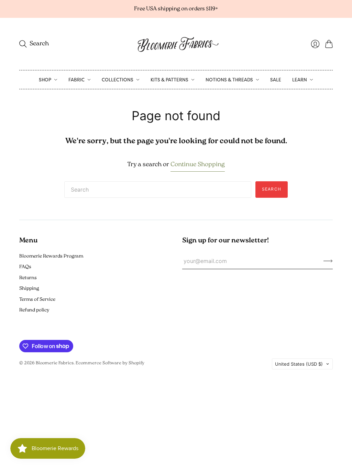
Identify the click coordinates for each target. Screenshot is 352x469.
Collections (117, 80)
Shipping (29, 288)
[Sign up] (328, 261)
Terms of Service (37, 299)
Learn (299, 80)
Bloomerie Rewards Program (51, 256)
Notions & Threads (229, 80)
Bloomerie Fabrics (55, 363)
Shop (45, 80)
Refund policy (34, 310)
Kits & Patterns (169, 80)
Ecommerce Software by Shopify (110, 363)
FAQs (25, 267)
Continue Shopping (197, 165)
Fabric (76, 80)
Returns (28, 278)
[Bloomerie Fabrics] (176, 44)
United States (299, 364)
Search (271, 189)
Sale (275, 80)
